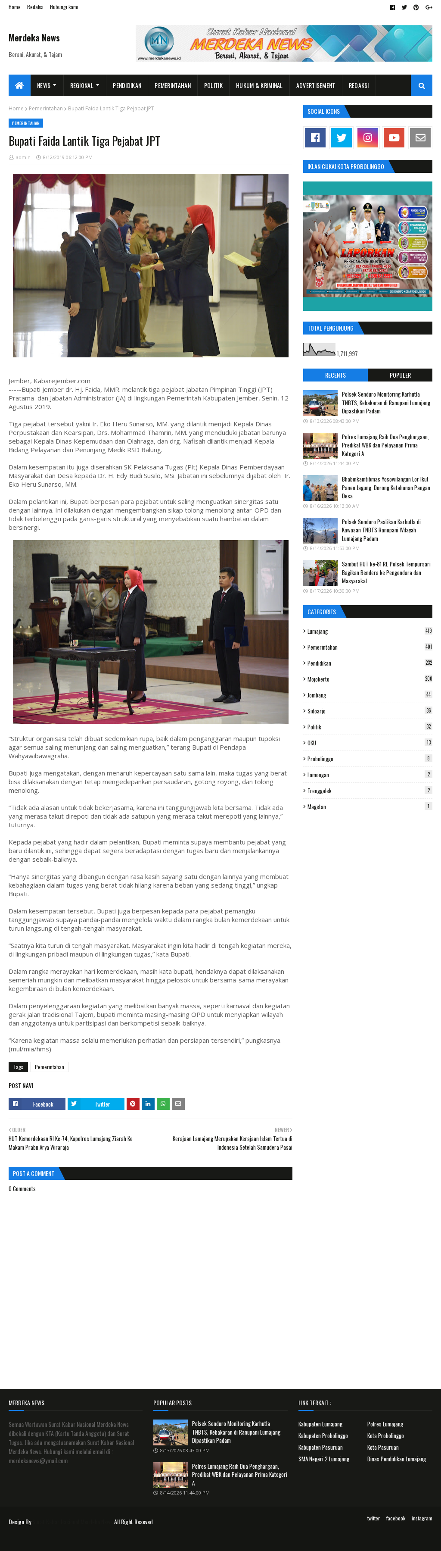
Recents (335, 374)
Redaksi (35, 6)
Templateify (42, 1539)
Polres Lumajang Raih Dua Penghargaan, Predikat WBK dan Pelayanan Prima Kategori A (385, 445)
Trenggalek (368, 790)
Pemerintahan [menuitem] (173, 85)
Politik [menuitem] (213, 85)
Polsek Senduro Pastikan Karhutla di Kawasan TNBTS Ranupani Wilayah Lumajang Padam (381, 530)
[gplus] (427, 7)
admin (23, 157)
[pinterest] (416, 7)
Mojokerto (369, 679)
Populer (400, 374)
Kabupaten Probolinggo (323, 1435)
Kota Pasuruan (383, 1447)
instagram (422, 1518)
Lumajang (369, 631)
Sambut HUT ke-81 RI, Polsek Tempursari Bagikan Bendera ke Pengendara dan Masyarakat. (386, 572)
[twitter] (404, 7)
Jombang (369, 695)
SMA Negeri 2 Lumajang (323, 1458)
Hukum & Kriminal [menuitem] (259, 85)
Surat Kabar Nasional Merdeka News (72, 1521)
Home (15, 6)
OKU (369, 742)
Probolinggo (368, 758)
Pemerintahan (46, 108)
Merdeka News (34, 37)
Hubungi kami (64, 6)
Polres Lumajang (385, 1424)
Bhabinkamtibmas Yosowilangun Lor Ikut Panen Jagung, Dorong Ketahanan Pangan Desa (386, 487)
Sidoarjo (369, 711)
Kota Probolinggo (385, 1435)
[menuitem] (20, 85)
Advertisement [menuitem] (315, 85)
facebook (395, 1518)
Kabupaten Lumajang (320, 1424)
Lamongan (368, 774)
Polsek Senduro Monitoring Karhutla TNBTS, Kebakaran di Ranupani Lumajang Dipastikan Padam (386, 402)
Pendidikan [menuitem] (127, 85)
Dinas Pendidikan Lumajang (396, 1458)
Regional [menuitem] (81, 85)
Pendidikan (369, 663)
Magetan (368, 806)
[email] (420, 137)
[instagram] (367, 137)
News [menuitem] (43, 85)
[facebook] (392, 7)
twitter (373, 1518)
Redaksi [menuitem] (359, 85)
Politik (369, 726)
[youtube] (394, 137)
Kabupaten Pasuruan (320, 1447)
